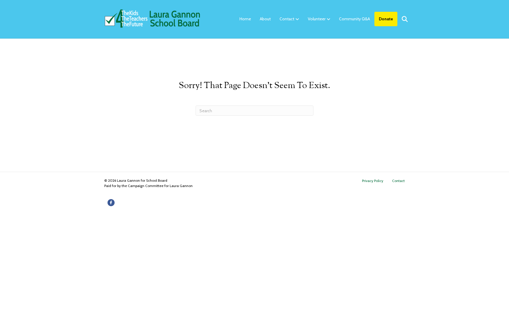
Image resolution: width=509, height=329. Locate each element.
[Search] (401, 19)
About (265, 19)
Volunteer (316, 19)
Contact (287, 19)
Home (245, 19)
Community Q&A (354, 19)
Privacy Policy (372, 180)
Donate (386, 19)
